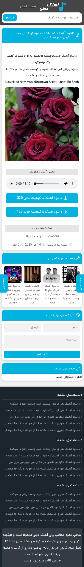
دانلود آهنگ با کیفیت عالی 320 (39, 198)
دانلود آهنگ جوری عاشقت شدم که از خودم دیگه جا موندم (42, 424)
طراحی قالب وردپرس (47, 560)
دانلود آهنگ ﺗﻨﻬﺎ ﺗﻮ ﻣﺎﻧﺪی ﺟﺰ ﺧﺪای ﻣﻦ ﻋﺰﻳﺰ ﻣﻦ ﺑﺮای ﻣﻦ (44, 417)
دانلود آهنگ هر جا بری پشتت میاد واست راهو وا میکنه (45, 404)
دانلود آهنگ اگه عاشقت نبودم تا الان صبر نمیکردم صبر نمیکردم (45, 35)
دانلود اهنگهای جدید (69, 377)
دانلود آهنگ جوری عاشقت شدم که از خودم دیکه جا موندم (42, 430)
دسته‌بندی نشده (57, 245)
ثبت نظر (42, 354)
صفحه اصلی (28, 6)
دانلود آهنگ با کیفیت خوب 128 (39, 212)
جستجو (10, 18)
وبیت (27, 560)
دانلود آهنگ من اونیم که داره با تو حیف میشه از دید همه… (42, 410)
